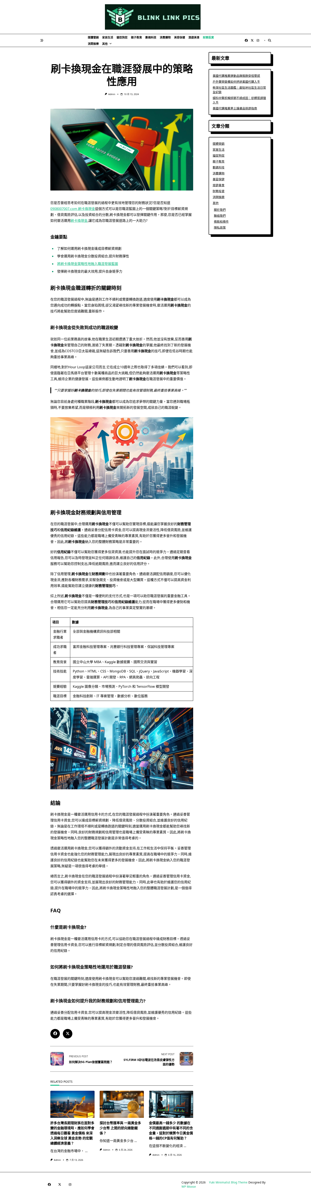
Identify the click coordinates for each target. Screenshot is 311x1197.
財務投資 (208, 37)
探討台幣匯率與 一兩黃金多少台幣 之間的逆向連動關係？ (120, 1128)
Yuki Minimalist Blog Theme (228, 1182)
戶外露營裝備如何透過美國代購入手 (236, 82)
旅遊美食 (194, 37)
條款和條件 (221, 222)
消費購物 (165, 37)
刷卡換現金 (79, 220)
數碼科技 (150, 37)
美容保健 (179, 37)
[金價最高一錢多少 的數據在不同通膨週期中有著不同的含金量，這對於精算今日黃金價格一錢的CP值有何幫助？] (171, 1104)
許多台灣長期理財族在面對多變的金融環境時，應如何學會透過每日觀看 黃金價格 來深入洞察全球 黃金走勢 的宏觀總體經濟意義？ (72, 1133)
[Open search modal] (269, 40)
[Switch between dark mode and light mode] (265, 40)
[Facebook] (246, 40)
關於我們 (220, 210)
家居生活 (107, 37)
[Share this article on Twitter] (67, 1033)
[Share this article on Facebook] (55, 1033)
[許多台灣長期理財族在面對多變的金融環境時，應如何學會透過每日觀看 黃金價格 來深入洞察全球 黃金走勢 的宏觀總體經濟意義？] (72, 1104)
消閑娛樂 (93, 44)
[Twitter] (252, 40)
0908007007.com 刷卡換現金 (72, 208)
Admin (111, 94)
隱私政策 (220, 227)
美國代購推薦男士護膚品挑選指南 (235, 108)
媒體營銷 (93, 37)
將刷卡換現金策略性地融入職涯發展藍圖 (87, 263)
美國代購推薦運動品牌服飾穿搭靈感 (236, 76)
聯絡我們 (220, 216)
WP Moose (189, 1187)
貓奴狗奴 (122, 37)
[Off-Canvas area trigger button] (42, 40)
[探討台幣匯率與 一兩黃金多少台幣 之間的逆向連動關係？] (122, 1104)
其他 (105, 44)
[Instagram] (258, 40)
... (86, 1151)
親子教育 (136, 37)
